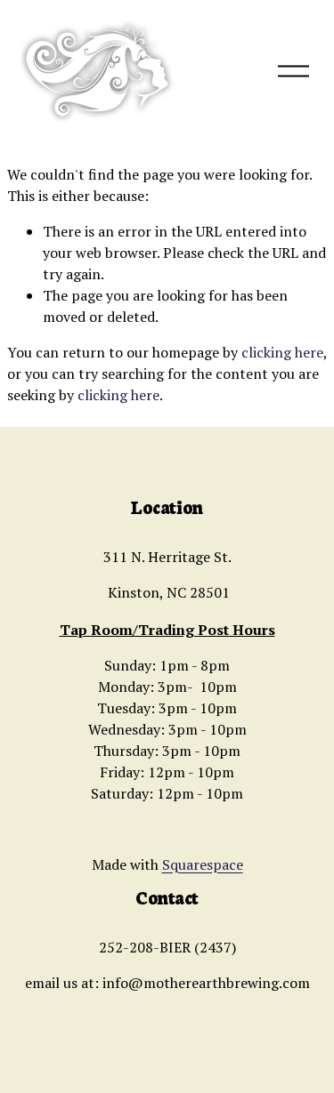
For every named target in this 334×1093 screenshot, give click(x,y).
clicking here (282, 352)
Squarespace (202, 864)
